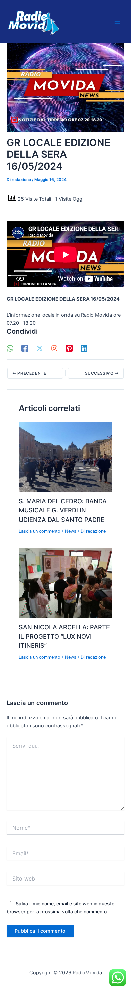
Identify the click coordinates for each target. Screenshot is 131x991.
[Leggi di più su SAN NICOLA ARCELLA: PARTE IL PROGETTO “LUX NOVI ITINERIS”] (65, 583)
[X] (39, 348)
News (70, 531)
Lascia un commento (39, 531)
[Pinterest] (69, 348)
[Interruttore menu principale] (117, 22)
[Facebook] (24, 348)
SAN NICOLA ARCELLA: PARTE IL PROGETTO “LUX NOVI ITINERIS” (64, 636)
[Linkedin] (84, 348)
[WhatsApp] (10, 348)
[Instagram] (54, 348)
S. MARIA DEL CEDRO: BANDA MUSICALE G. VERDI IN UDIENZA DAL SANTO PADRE (63, 510)
